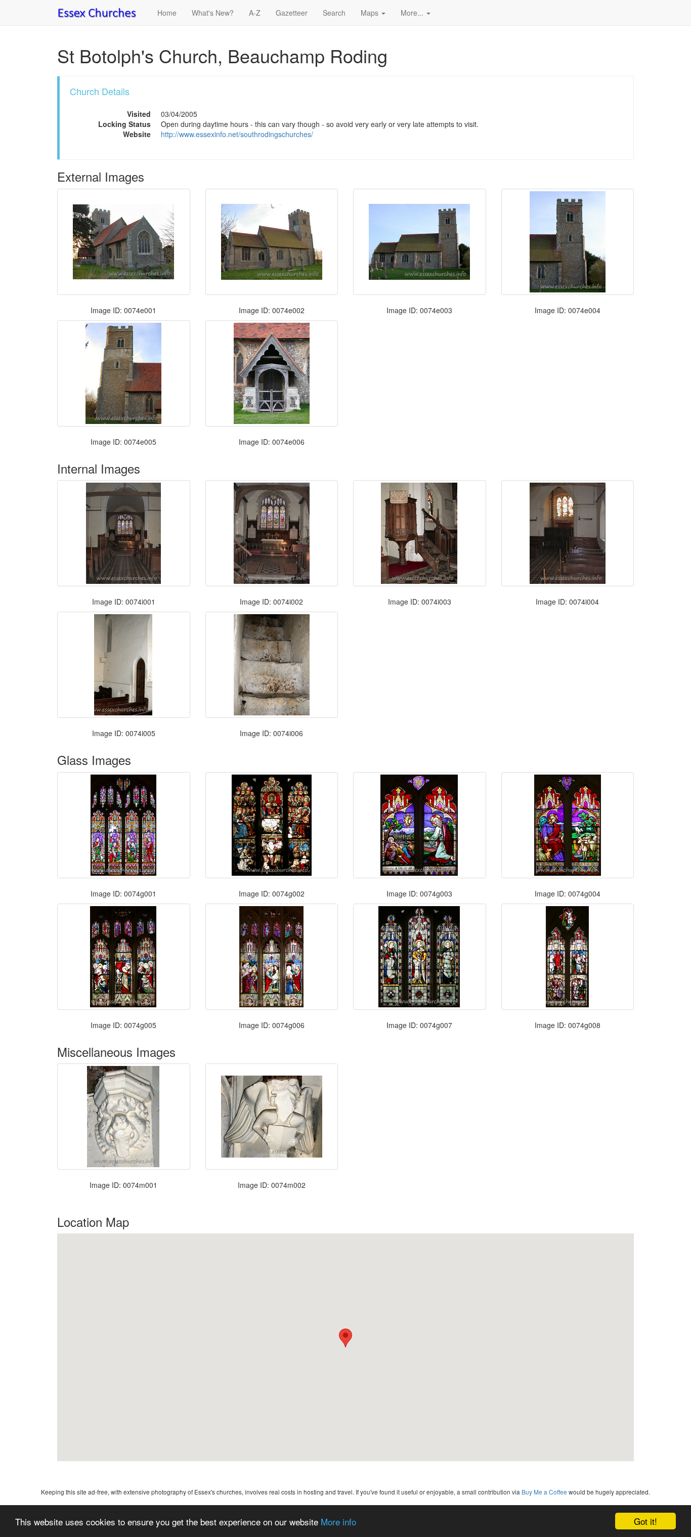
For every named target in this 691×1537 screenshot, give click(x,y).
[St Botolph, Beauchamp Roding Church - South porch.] (272, 373)
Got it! (645, 1521)
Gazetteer (292, 13)
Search (334, 13)
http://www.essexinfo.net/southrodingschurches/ (237, 134)
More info (338, 1521)
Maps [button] (370, 13)
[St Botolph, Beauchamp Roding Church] (420, 241)
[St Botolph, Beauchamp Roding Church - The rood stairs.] (272, 664)
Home (167, 13)
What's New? (213, 13)
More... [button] (413, 13)
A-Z (255, 13)
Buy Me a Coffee (544, 1491)
